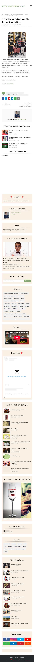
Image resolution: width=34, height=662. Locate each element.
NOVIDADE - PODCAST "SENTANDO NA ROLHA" (18, 131)
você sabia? (12, 311)
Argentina (20, 543)
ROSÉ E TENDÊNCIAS (16, 610)
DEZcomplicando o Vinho (17, 583)
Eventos (22, 301)
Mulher (24, 313)
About (16, 657)
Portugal (18, 549)
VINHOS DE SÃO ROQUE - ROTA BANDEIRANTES (18, 436)
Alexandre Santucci (6, 25)
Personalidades (7, 308)
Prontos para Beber (8, 298)
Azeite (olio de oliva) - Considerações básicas (20, 468)
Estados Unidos (17, 546)
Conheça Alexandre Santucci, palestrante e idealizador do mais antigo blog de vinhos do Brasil (16, 260)
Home (11, 657)
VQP (11, 316)
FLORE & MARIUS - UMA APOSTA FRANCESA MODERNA (20, 137)
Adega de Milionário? (16, 564)
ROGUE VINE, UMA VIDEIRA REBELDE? (20, 442)
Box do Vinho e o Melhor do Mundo (19, 623)
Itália (5, 549)
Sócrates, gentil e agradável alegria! (19, 422)
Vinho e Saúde (26, 316)
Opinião (21, 306)
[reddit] (28, 643)
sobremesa (6, 318)
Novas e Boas (18, 313)
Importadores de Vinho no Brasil (19, 409)
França (24, 546)
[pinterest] (20, 643)
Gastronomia (7, 303)
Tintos (22, 298)
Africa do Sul (6, 543)
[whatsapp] (6, 643)
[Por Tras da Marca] (17, 249)
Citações (18, 311)
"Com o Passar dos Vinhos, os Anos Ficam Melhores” (21, 462)
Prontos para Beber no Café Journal (19, 570)
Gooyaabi (28, 659)
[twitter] (20, 639)
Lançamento (9, 92)
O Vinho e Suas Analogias (24, 318)
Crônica (15, 316)
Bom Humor (22, 308)
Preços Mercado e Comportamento (15, 14)
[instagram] (13, 639)
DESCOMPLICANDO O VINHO (13, 6)
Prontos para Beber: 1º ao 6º (17, 597)
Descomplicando (24, 293)
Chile (5, 546)
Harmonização (14, 306)
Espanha (10, 546)
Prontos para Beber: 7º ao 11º (18, 577)
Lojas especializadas (18, 92)
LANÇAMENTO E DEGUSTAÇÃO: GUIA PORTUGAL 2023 (18, 144)
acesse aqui (10, 83)
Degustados (21, 296)
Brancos (27, 303)
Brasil (15, 296)
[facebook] (6, 639)
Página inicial (4, 14)
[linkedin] (13, 643)
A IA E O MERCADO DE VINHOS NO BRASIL (19, 449)
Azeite (20, 316)
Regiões (23, 549)
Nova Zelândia (11, 549)
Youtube (6, 311)
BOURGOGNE (14, 616)
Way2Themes (16, 659)
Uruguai (5, 551)
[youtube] (28, 639)
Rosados (6, 316)
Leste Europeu (14, 318)
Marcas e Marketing (7, 94)
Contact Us (22, 657)
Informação (16, 298)
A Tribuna (27, 306)
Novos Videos (14, 428)
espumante (14, 303)
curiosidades (7, 301)
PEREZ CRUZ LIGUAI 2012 (17, 415)
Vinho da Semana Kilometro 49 (18, 590)
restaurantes (21, 303)
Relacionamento (15, 301)
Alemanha (13, 543)
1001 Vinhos (15, 308)
